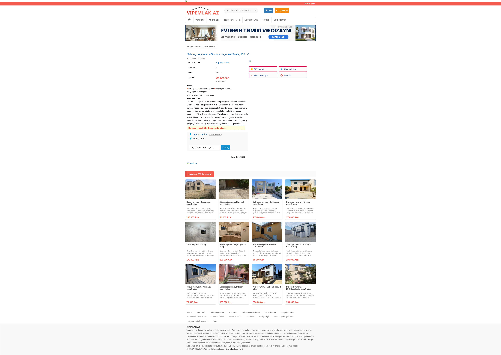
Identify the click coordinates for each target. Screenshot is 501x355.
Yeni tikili (199, 20)
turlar (215, 321)
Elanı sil (287, 75)
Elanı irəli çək (290, 69)
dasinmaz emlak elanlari (250, 313)
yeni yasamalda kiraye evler (197, 321)
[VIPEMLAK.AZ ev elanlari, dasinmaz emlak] (203, 11)
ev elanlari (201, 313)
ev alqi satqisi (264, 317)
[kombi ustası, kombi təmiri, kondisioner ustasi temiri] (250, 1)
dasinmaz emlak (235, 317)
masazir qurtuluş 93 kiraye (284, 317)
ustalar (189, 313)
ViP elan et (259, 69)
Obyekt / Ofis (251, 20)
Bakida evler (192, 95)
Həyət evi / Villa (232, 20)
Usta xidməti (280, 20)
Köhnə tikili (214, 20)
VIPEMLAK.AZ (193, 327)
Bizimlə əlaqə (309, 4)
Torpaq (265, 20)
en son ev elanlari (217, 317)
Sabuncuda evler (207, 95)
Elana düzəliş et (261, 75)
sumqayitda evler (287, 313)
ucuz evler (233, 313)
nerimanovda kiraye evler (196, 317)
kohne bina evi (270, 313)
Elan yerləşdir (282, 10)
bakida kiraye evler (217, 313)
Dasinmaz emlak (194, 47)
